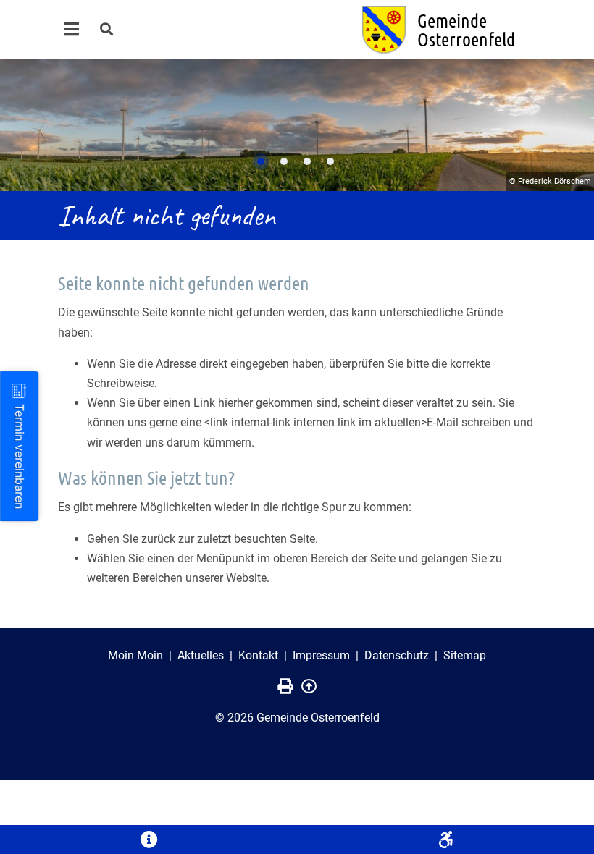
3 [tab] (307, 161)
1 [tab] (260, 161)
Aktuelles (200, 655)
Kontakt (258, 655)
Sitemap (464, 655)
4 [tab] (330, 161)
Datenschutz (396, 655)
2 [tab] (284, 161)
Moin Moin (135, 655)
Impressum (321, 655)
